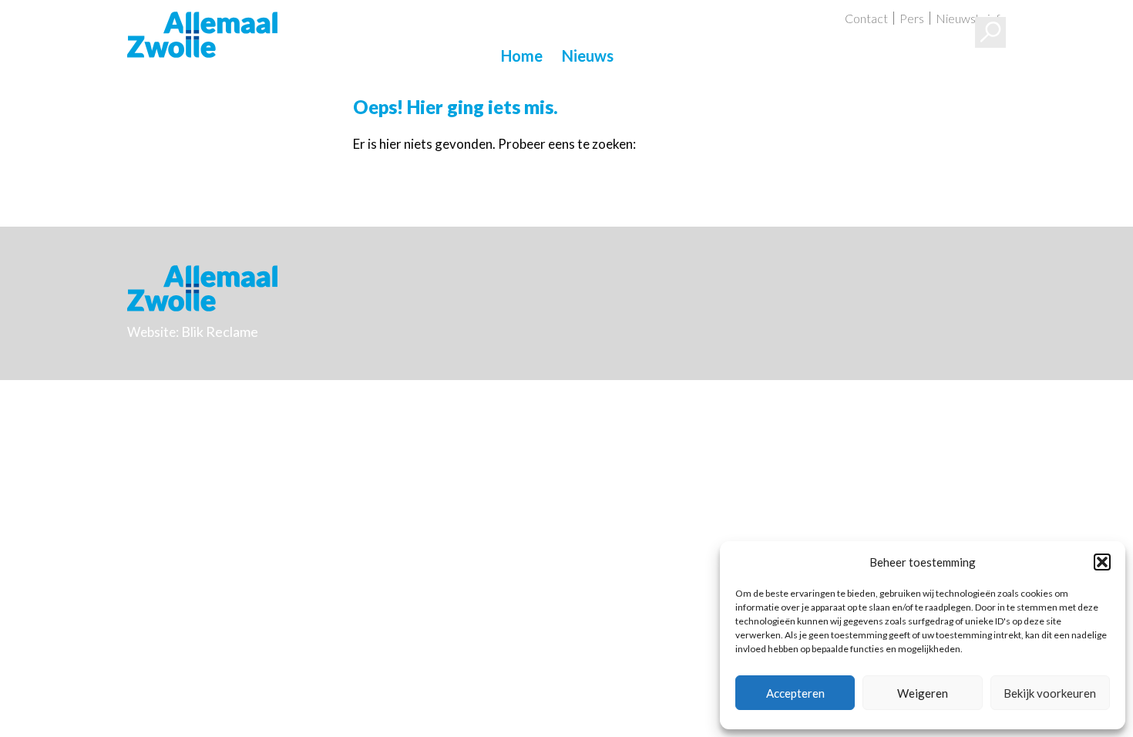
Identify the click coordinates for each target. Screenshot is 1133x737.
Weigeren (922, 693)
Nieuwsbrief (968, 18)
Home (522, 55)
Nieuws (588, 55)
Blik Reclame (219, 331)
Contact (866, 18)
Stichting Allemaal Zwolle (202, 35)
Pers (911, 18)
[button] (1102, 562)
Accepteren (795, 693)
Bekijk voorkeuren (1050, 693)
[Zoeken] (990, 32)
